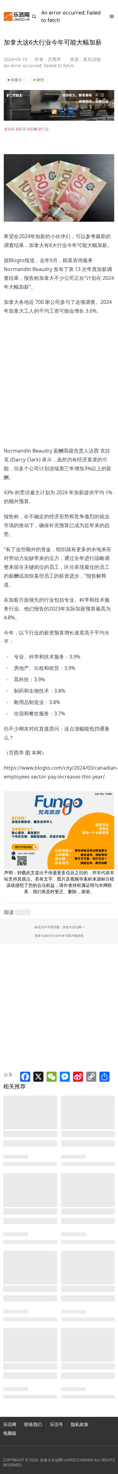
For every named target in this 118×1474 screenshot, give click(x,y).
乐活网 (9, 1424)
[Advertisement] (55, 374)
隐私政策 (79, 1424)
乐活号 (56, 1424)
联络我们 (33, 1424)
